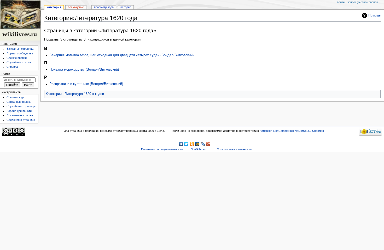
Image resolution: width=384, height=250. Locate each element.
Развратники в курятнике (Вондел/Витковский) (86, 84)
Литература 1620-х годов (84, 94)
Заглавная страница (20, 48)
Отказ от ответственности (234, 149)
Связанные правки (19, 101)
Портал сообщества (20, 53)
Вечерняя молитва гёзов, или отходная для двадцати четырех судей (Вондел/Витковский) (121, 55)
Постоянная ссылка (20, 115)
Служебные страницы (21, 106)
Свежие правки (17, 57)
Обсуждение (76, 7)
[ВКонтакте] (181, 144)
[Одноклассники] (192, 144)
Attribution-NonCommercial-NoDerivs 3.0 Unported (292, 130)
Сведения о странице (21, 119)
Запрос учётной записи (362, 2)
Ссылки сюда (15, 97)
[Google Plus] (208, 144)
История (125, 7)
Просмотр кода (104, 7)
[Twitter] (186, 144)
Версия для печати (19, 110)
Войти (341, 2)
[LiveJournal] (203, 144)
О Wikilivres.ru (200, 149)
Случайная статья (19, 62)
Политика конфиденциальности (162, 149)
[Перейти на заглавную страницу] (20, 20)
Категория (54, 94)
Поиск (6, 73)
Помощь (374, 15)
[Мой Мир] (197, 144)
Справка (12, 66)
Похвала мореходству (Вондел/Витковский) (84, 69)
